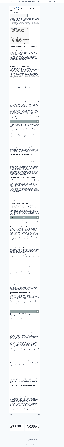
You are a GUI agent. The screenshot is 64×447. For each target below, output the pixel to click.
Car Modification (45, 1)
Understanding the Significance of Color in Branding (18, 29)
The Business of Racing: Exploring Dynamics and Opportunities (33, 415)
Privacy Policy (35, 439)
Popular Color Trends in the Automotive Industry (17, 31)
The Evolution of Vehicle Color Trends (16, 38)
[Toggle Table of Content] (28, 28)
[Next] (38, 427)
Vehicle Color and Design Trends (14, 7)
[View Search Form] (54, 1)
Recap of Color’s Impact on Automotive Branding (18, 43)
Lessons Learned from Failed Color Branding (18, 41)
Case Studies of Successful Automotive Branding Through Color (20, 39)
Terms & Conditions (34, 440)
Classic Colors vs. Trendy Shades (16, 32)
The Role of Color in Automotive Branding (16, 30)
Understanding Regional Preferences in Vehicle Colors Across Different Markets (32, 426)
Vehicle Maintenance (28, 1)
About (27, 439)
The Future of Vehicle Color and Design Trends (17, 42)
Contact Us (31, 439)
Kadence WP (38, 444)
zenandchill (12, 12)
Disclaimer (28, 440)
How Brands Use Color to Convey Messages (17, 37)
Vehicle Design (40, 1)
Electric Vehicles (21, 1)
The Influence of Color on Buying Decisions (18, 36)
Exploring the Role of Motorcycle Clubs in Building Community (16, 415)
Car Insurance (51, 1)
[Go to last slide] (11, 427)
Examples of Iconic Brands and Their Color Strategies (18, 40)
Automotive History (34, 1)
